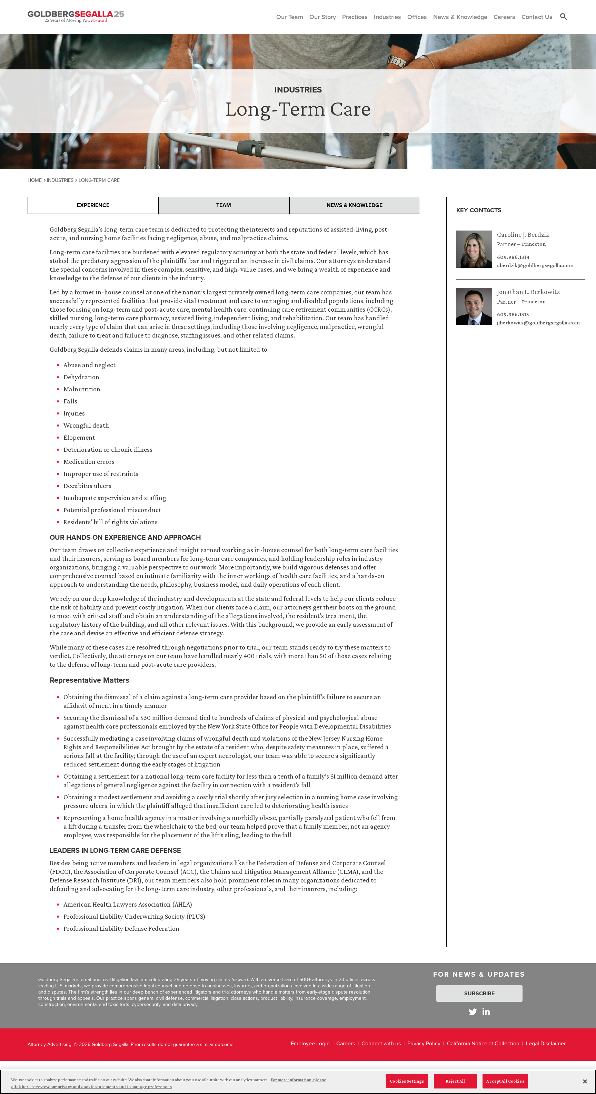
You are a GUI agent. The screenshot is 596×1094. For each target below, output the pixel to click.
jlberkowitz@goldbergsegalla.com (538, 322)
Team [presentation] (223, 205)
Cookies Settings (407, 1081)
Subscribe (479, 993)
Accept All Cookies (505, 1081)
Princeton (534, 244)
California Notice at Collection (483, 1043)
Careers (345, 1043)
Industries (60, 180)
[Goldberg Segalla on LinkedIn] (486, 1011)
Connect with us (381, 1043)
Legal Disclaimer (546, 1043)
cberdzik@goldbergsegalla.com (535, 265)
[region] (298, 1081)
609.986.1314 (513, 257)
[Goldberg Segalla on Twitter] (473, 1011)
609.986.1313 (513, 314)
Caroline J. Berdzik (523, 234)
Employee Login (310, 1043)
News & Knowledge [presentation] (355, 205)
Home (35, 180)
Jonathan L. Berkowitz (528, 291)
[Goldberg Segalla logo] (76, 17)
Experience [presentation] (93, 205)
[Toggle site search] (563, 17)
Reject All (455, 1081)
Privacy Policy (423, 1043)
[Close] (585, 1081)
